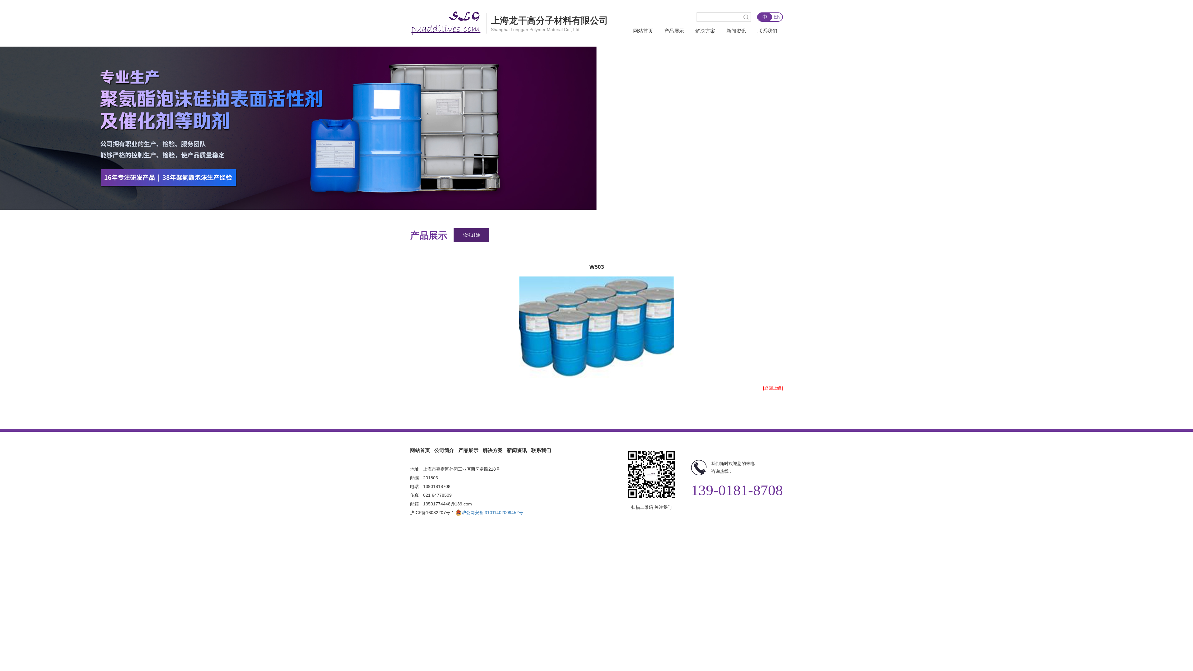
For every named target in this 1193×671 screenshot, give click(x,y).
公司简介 (444, 450)
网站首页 (643, 31)
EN (777, 17)
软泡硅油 (471, 235)
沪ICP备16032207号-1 (432, 512)
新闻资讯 (736, 31)
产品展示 (674, 31)
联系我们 (767, 31)
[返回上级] (773, 388)
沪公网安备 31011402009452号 (492, 512)
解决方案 (705, 31)
